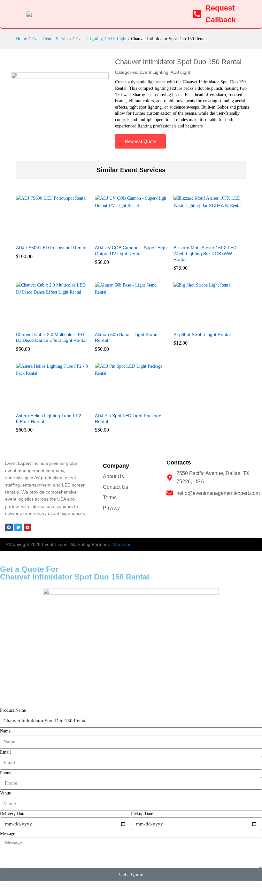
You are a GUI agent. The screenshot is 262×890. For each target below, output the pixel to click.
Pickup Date (142, 813)
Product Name (13, 710)
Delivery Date (12, 813)
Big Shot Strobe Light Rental (202, 334)
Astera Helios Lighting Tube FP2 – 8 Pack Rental (50, 418)
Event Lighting (154, 72)
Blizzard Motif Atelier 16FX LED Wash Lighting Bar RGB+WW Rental (204, 253)
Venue (5, 793)
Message (7, 833)
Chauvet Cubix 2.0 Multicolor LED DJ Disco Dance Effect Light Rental (51, 337)
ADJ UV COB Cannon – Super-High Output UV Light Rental (131, 250)
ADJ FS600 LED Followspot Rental (51, 247)
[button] (44, 237)
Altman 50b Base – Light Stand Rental (126, 337)
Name (5, 731)
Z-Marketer (119, 544)
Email (5, 752)
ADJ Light (180, 72)
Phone (5, 773)
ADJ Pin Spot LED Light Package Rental (128, 418)
